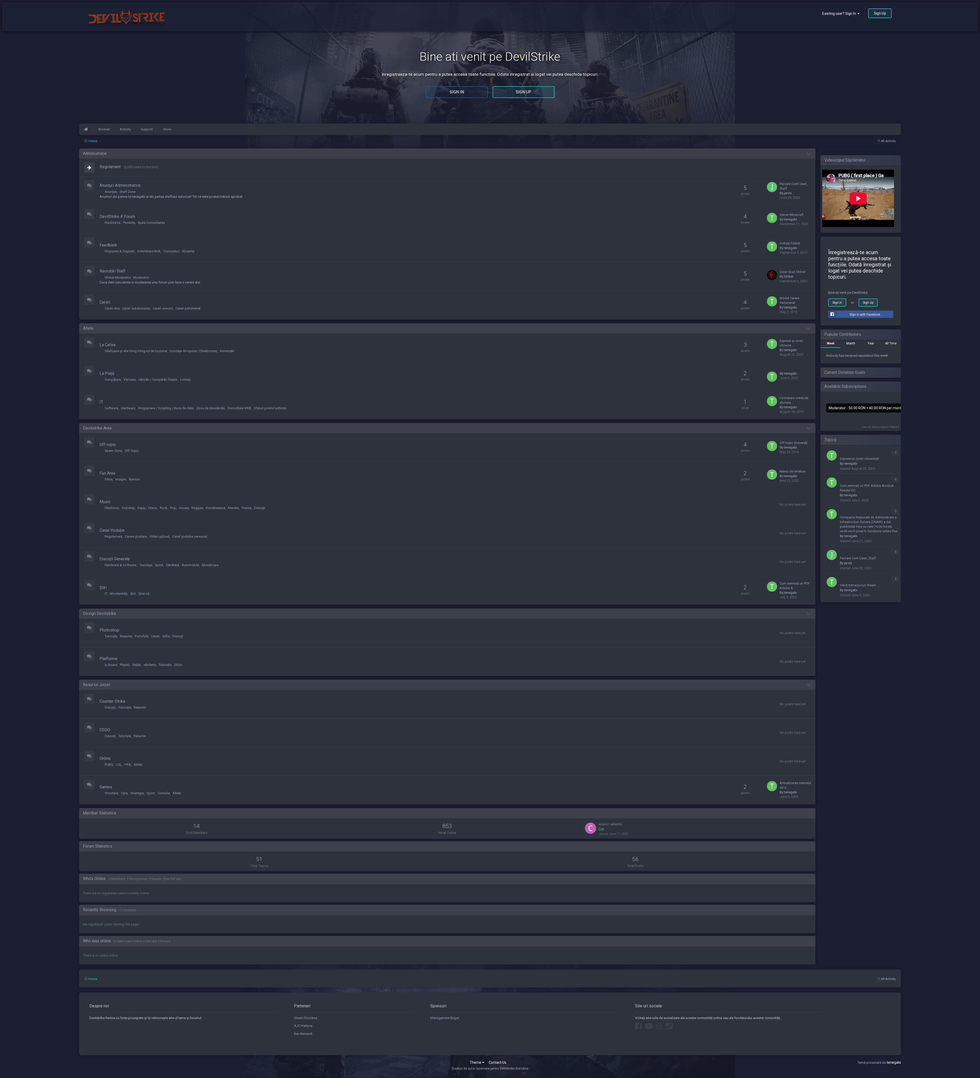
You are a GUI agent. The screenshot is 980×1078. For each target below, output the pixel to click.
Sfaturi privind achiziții (270, 408)
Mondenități (118, 594)
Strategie (137, 793)
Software (111, 408)
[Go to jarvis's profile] (772, 187)
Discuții (259, 508)
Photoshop (109, 630)
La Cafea (107, 344)
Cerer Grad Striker (792, 272)
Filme (109, 479)
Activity (125, 129)
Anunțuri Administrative (120, 185)
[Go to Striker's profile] (772, 275)
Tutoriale (111, 636)
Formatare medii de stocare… (794, 400)
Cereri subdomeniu (136, 308)
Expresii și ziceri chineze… (791, 343)
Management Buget (444, 1018)
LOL (119, 764)
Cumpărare (113, 379)
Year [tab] (871, 343)
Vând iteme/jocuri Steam (858, 585)
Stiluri (178, 665)
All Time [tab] (891, 343)
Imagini (120, 479)
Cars (124, 793)
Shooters (111, 793)
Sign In (457, 92)
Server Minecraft (792, 215)
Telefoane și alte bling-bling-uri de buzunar (136, 351)
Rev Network (303, 1034)
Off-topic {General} (793, 443)
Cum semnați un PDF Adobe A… (795, 585)
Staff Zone (128, 192)
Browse (104, 129)
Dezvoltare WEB (239, 408)
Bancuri (134, 479)
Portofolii (141, 636)
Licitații (185, 379)
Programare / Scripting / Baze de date (165, 408)
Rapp (141, 508)
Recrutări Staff (113, 271)
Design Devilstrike (99, 613)
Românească (215, 508)
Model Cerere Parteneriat (789, 300)
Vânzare (130, 379)
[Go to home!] (86, 129)
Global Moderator (117, 277)
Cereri (105, 302)
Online (105, 758)
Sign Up (880, 13)
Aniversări (227, 351)
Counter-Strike (112, 701)
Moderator (141, 277)
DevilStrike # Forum (117, 216)
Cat (601, 829)
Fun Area (107, 473)
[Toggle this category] (809, 153)
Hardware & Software (121, 565)
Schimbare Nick (149, 251)
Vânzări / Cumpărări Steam (157, 379)
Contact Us (497, 1062)
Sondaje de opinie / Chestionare (193, 351)
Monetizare (210, 565)
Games (106, 787)
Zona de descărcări (210, 408)
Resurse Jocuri (96, 684)
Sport (159, 565)
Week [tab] (831, 343)
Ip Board (111, 665)
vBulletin (150, 665)
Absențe (188, 251)
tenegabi (790, 219)
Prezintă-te (112, 223)
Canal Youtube (112, 530)
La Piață (107, 373)
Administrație (95, 153)
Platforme (108, 658)
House (184, 508)
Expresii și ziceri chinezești (859, 459)
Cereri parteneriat (188, 308)
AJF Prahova (303, 1026)
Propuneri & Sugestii (119, 251)
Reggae (197, 508)
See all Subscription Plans (880, 427)
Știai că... (145, 594)
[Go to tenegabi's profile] (772, 218)
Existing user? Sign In (839, 13)
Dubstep (128, 508)
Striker (788, 276)
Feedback (108, 245)
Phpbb (125, 665)
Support (147, 129)
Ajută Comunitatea (151, 223)
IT (101, 402)
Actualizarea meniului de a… (795, 785)
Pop (173, 508)
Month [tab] (850, 343)
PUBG (109, 764)
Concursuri (171, 251)
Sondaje (146, 565)
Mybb (136, 665)
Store (167, 129)
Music (105, 501)
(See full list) (172, 879)
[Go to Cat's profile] (590, 828)
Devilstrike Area (97, 428)
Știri (103, 587)
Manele (233, 508)
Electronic (112, 508)
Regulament (110, 166)
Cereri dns (112, 308)
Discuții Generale (115, 558)
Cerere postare (136, 536)
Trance (246, 508)
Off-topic (108, 444)
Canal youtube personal (189, 536)
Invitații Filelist (790, 243)
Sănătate (172, 565)
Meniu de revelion (792, 471)
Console (163, 793)
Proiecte (129, 223)
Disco (152, 508)
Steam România (305, 1018)
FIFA (128, 764)
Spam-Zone (113, 451)
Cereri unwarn (163, 308)
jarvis (788, 193)
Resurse (126, 636)
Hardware (128, 408)
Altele (88, 328)
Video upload (159, 536)
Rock (163, 508)
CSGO (105, 729)
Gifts (165, 636)
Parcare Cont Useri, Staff (793, 186)
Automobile (190, 565)
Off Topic (132, 451)
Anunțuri (111, 192)
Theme (476, 1062)
